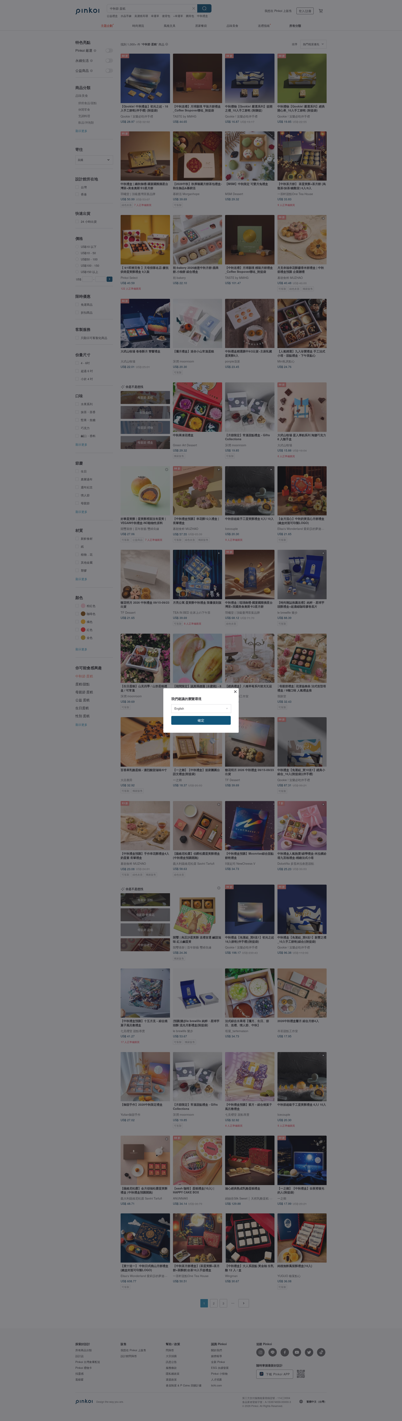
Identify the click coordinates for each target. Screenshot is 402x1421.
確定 (201, 720)
